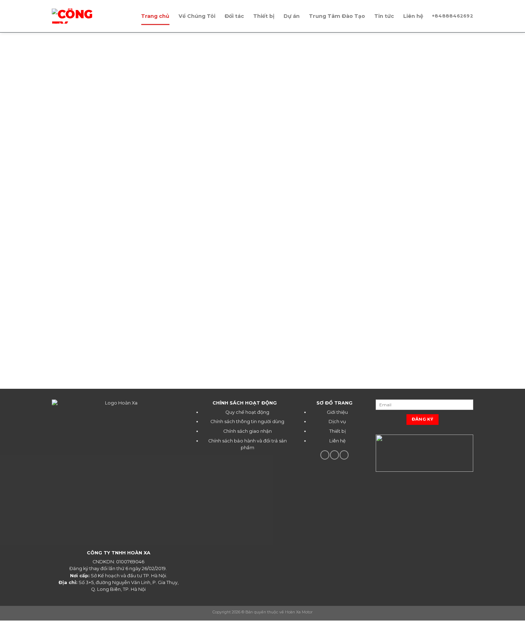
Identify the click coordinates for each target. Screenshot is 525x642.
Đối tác (234, 16)
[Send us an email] (344, 455)
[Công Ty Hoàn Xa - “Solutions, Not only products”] (91, 16)
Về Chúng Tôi (197, 16)
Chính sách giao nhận (247, 431)
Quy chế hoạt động (247, 412)
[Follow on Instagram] (334, 455)
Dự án (292, 16)
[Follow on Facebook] (324, 455)
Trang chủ (155, 16)
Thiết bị (263, 16)
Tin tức (384, 16)
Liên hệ (413, 16)
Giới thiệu (337, 412)
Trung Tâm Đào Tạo (337, 16)
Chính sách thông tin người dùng (247, 421)
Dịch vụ (337, 421)
